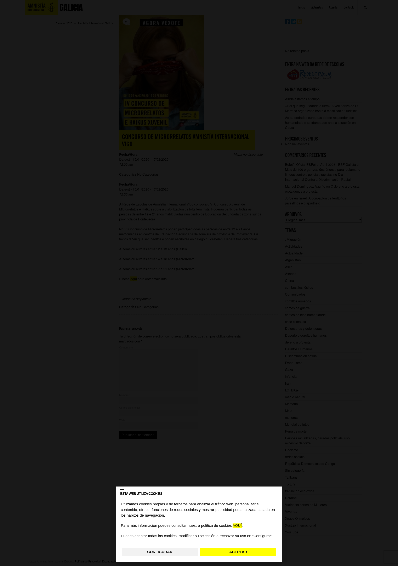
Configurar (159, 552)
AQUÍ (237, 526)
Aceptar (238, 552)
